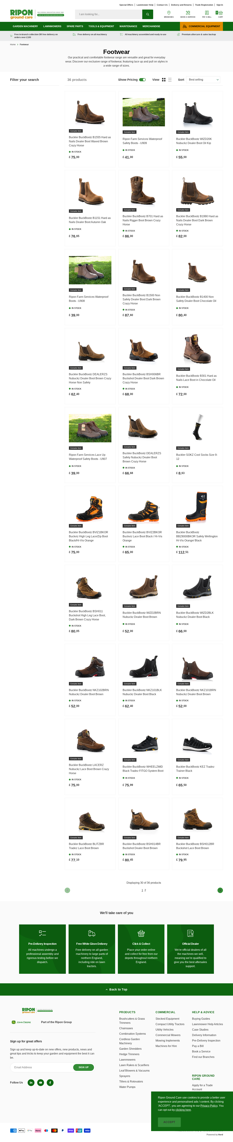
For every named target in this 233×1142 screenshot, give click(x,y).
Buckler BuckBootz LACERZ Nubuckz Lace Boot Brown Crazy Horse (89, 769)
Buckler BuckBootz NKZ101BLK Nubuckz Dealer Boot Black (142, 692)
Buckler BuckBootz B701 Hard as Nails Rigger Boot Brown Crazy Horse (143, 220)
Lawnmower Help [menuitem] (145, 5)
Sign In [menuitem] (219, 5)
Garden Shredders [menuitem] (130, 1048)
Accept (169, 1122)
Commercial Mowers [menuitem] (168, 1035)
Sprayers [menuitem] (124, 1076)
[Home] (37, 14)
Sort (181, 79)
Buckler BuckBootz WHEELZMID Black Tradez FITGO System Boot (143, 768)
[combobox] (108, 14)
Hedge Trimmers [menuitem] (129, 1054)
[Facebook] (50, 1082)
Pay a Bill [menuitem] (198, 1046)
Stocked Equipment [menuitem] (167, 1018)
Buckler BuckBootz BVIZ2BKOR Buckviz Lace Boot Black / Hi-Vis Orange (142, 536)
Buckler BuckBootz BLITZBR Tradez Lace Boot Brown (86, 846)
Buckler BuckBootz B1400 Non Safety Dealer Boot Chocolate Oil (196, 298)
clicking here (183, 1109)
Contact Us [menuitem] (162, 5)
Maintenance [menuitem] (128, 26)
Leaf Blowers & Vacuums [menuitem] (134, 1070)
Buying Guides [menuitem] (201, 1018)
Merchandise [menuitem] (151, 26)
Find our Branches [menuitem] (203, 1056)
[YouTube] (40, 1082)
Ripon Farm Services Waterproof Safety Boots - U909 (142, 141)
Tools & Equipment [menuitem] (101, 26)
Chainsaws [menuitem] (126, 1028)
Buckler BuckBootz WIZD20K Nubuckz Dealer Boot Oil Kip (194, 141)
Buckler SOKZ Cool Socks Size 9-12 (196, 456)
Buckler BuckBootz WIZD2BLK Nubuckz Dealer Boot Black (195, 614)
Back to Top (118, 989)
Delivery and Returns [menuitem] (181, 5)
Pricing (128, 79)
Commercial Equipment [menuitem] (204, 26)
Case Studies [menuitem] (200, 1029)
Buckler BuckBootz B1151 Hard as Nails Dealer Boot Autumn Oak (90, 220)
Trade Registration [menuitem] (204, 5)
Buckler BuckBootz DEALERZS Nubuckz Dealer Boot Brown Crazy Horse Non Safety (90, 378)
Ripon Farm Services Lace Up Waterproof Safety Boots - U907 (88, 456)
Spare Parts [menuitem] (75, 26)
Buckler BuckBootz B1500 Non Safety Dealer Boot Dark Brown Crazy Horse (142, 299)
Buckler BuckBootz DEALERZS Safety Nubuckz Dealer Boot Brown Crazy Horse (142, 457)
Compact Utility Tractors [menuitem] (170, 1024)
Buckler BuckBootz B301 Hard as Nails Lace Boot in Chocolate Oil (196, 377)
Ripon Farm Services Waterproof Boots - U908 (88, 298)
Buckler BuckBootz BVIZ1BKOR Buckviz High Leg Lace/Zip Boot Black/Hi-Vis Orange (88, 536)
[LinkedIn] (31, 1082)
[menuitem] (31, 1082)
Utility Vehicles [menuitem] (164, 1029)
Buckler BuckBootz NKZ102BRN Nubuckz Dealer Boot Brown (89, 692)
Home (13, 44)
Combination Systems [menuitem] (132, 1033)
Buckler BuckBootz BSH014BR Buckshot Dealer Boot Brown (142, 846)
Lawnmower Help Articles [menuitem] (207, 1024)
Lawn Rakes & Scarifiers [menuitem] (134, 1065)
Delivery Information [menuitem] (204, 1035)
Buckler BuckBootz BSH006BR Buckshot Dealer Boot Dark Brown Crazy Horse (143, 378)
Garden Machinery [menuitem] (25, 26)
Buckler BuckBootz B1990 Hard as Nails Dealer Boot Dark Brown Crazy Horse (197, 220)
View (155, 79)
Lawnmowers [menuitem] (52, 26)
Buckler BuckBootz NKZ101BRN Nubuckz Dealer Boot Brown (196, 692)
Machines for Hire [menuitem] (166, 1046)
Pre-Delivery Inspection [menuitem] (206, 1040)
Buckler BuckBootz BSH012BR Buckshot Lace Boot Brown (195, 846)
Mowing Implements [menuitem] (168, 1040)
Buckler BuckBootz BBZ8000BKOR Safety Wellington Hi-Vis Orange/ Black (197, 536)
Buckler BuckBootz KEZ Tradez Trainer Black (195, 768)
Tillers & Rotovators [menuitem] (131, 1081)
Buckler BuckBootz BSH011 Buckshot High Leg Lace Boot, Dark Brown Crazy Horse (87, 615)
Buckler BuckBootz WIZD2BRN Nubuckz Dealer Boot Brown (142, 614)
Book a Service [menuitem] (201, 1051)
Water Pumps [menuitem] (127, 1087)
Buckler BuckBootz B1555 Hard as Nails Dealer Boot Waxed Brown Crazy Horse (90, 141)
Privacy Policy (208, 1105)
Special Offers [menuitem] (126, 5)
